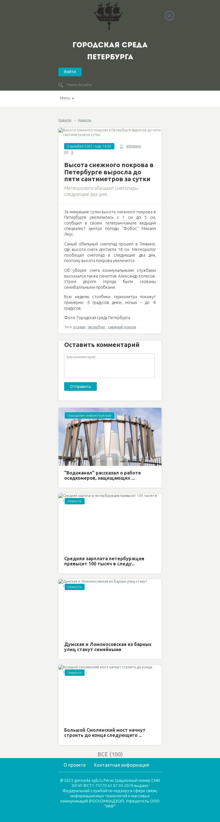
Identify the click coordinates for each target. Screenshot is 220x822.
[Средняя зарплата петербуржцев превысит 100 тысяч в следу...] (110, 522)
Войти (70, 71)
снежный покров (122, 327)
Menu (65, 98)
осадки (79, 327)
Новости (64, 120)
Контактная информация (121, 765)
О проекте (75, 765)
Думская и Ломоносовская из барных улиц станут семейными (108, 647)
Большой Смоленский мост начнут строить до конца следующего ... (105, 732)
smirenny (133, 146)
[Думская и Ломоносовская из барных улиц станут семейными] (110, 608)
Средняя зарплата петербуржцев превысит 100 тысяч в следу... (104, 561)
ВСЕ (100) (110, 754)
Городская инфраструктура (89, 415)
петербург (96, 327)
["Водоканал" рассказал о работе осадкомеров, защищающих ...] (110, 437)
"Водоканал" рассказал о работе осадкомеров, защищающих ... (102, 475)
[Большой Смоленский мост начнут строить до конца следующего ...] (110, 694)
